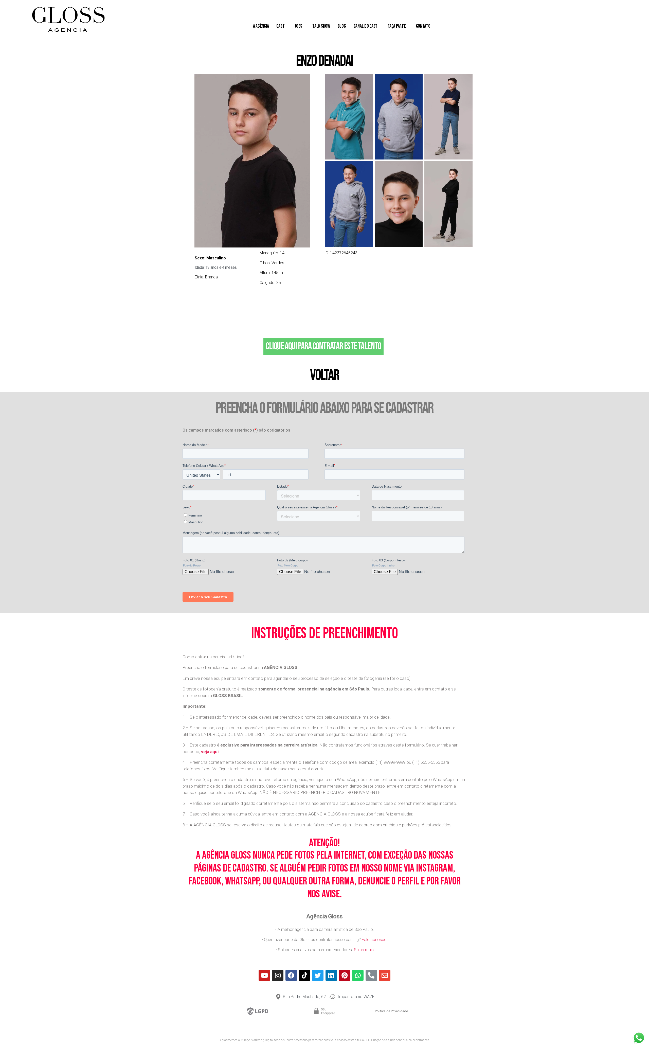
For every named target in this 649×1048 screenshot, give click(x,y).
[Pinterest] (344, 975)
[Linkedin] (331, 975)
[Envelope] (384, 975)
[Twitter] (317, 975)
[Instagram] (277, 975)
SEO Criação (373, 1040)
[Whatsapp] (358, 975)
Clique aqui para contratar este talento (323, 346)
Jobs (298, 26)
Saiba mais (364, 949)
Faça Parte (397, 26)
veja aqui (210, 751)
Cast (280, 26)
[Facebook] (291, 975)
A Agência (261, 26)
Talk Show (321, 26)
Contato (423, 26)
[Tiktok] (304, 975)
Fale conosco (374, 939)
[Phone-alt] (371, 975)
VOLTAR (324, 375)
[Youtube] (264, 975)
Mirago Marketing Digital (257, 1040)
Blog (342, 26)
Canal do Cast (366, 26)
